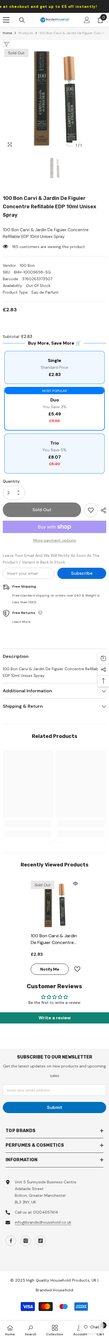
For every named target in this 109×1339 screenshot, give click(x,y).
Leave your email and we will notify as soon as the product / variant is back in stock (51, 559)
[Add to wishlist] (91, 510)
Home (7, 33)
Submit (54, 1107)
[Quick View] (75, 883)
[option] (54, 99)
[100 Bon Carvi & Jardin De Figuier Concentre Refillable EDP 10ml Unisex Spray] (54, 904)
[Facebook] (11, 1240)
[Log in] (87, 20)
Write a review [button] (55, 1018)
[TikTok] (40, 1240)
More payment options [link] (54, 540)
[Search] (22, 20)
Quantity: (11, 481)
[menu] (6, 20)
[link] (27, 823)
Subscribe (82, 573)
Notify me (49, 969)
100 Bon (27, 265)
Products (25, 33)
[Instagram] (25, 1240)
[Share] (102, 510)
